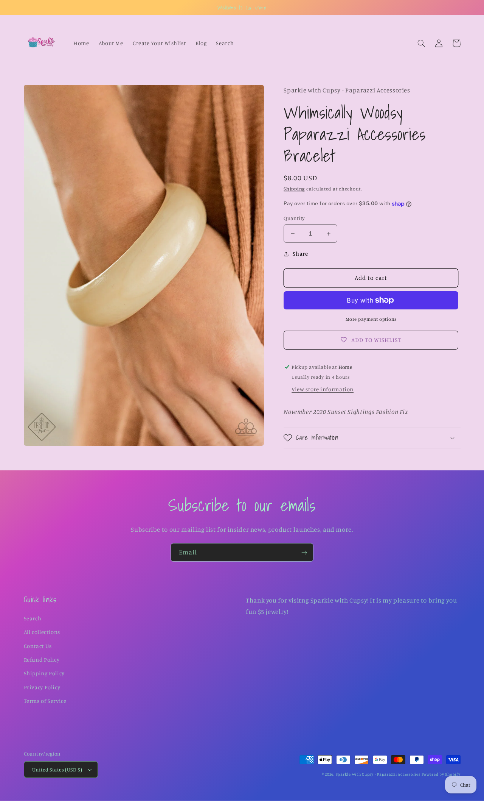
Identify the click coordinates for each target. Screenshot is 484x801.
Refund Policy (42, 659)
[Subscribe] (304, 552)
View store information (323, 389)
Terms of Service (45, 701)
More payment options (371, 319)
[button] (421, 43)
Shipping (294, 189)
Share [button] (300, 253)
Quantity (294, 218)
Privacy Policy (42, 687)
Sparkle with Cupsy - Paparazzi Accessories (378, 774)
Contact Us (38, 646)
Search (33, 618)
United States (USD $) (57, 770)
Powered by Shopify (441, 774)
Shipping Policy (44, 673)
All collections (42, 632)
